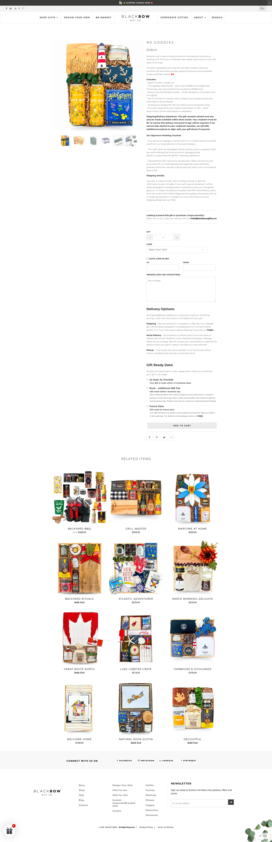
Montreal (151, 795)
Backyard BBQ (79, 497)
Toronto (150, 790)
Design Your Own (77, 17)
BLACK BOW (111, 827)
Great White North (79, 638)
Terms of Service (166, 827)
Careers (116, 810)
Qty (148, 232)
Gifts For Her (119, 790)
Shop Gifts (47, 17)
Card (149, 244)
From (186, 262)
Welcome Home (79, 708)
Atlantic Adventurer (136, 567)
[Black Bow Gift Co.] (135, 18)
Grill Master (136, 497)
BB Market (103, 17)
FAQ (81, 795)
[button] (9, 830)
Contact (83, 805)
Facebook (125, 760)
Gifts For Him (120, 795)
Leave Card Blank (158, 258)
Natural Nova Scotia (136, 708)
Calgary (150, 805)
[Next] (138, 85)
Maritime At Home (193, 497)
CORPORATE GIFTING (174, 17)
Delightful (193, 708)
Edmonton (152, 810)
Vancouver (152, 815)
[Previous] (58, 85)
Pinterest (189, 760)
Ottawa (150, 800)
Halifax (150, 785)
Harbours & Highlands (193, 638)
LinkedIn (167, 760)
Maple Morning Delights (193, 567)
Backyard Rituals (79, 567)
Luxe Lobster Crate (136, 638)
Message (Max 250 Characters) (163, 274)
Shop (82, 790)
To (147, 262)
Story (82, 785)
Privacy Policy (146, 827)
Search (217, 17)
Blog (81, 800)
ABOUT (199, 17)
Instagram (147, 760)
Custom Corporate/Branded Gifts (123, 803)
